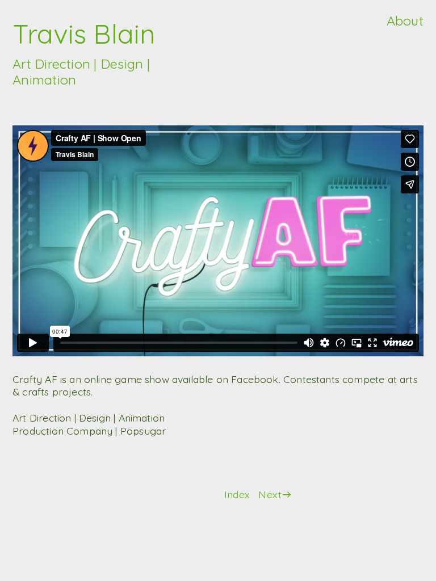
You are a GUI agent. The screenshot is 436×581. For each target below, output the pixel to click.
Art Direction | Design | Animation (81, 71)
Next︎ (275, 494)
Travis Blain (84, 33)
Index (237, 494)
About (405, 20)
